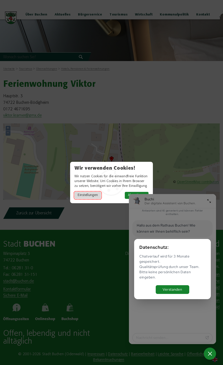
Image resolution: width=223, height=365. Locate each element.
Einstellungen (88, 195)
